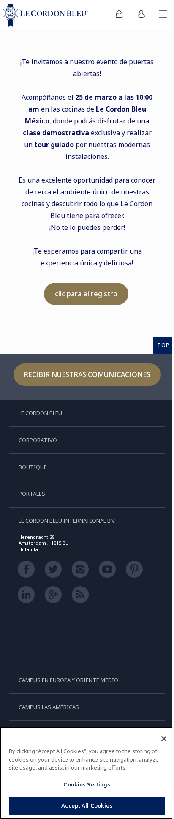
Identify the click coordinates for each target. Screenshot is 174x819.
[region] (87, 773)
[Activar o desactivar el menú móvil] (163, 15)
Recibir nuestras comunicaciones (87, 374)
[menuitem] (119, 15)
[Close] (164, 738)
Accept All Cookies (86, 805)
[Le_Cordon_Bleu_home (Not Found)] (47, 15)
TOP (163, 345)
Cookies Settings (86, 784)
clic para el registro (86, 293)
